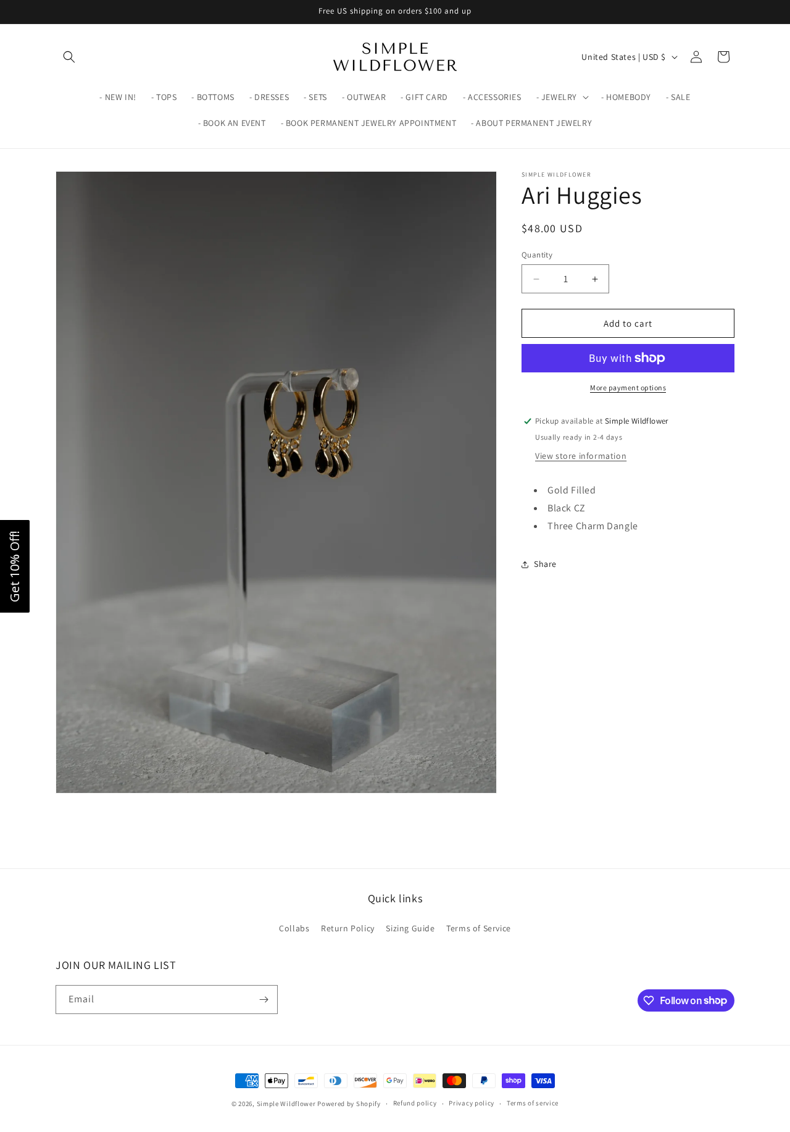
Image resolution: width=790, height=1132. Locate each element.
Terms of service (533, 1103)
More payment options (628, 387)
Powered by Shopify (349, 1103)
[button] (69, 56)
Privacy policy (471, 1103)
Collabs (294, 928)
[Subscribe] (263, 999)
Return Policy (348, 928)
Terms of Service (478, 928)
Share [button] (545, 563)
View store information (580, 455)
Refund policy (415, 1103)
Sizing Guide (410, 928)
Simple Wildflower (286, 1103)
